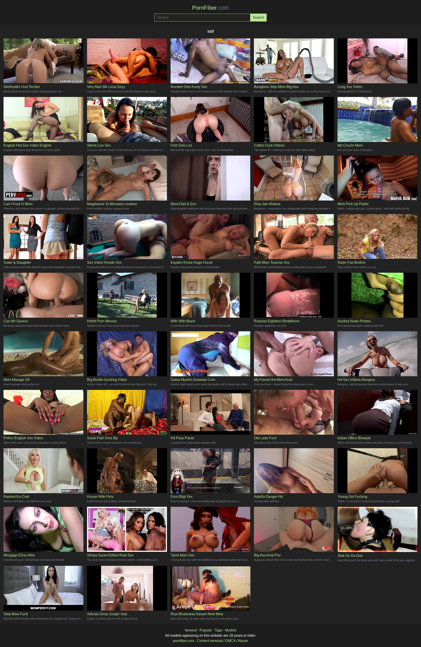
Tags (218, 630)
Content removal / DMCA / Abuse (222, 641)
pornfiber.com (183, 641)
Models (230, 630)
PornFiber (210, 8)
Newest (191, 630)
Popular (206, 630)
